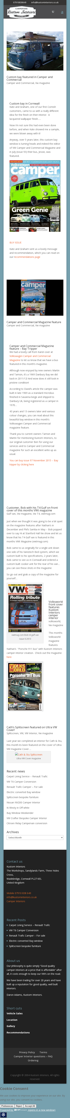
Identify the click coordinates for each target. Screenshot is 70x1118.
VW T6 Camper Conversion (21, 781)
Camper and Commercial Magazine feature (34, 322)
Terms (43, 1052)
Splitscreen (13, 733)
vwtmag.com (48, 513)
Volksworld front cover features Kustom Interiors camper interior (56, 610)
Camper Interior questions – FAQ (33, 1056)
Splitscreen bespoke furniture (23, 797)
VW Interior (31, 733)
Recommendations (18, 1032)
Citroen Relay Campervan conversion (27, 823)
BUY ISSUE (15, 242)
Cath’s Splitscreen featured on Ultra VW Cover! (32, 728)
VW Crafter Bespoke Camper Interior (27, 818)
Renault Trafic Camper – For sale (25, 786)
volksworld (54, 621)
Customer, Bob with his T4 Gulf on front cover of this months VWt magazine (32, 509)
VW (21, 733)
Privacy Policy (27, 1052)
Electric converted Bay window (23, 792)
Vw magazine (42, 83)
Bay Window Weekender (20, 813)
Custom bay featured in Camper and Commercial (30, 78)
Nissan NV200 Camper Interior (23, 802)
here (9, 657)
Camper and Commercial (20, 83)
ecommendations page (27, 256)
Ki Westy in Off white (18, 807)
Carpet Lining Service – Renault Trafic (27, 776)
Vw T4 (36, 513)
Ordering (33, 1060)
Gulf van (11, 513)
